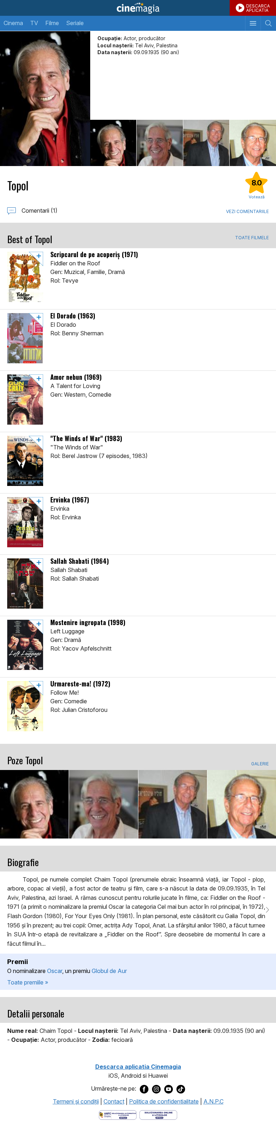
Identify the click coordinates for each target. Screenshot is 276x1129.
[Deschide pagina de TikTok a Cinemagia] (180, 1088)
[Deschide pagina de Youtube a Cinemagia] (168, 1088)
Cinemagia (138, 8)
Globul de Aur (109, 970)
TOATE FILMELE (252, 237)
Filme (52, 23)
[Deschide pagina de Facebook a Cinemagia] (144, 1088)
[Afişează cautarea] (268, 23)
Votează (256, 196)
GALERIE (260, 763)
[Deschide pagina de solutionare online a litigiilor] (158, 1114)
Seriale (75, 23)
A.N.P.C (213, 1101)
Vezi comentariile (247, 211)
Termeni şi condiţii (76, 1101)
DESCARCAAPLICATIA (258, 8)
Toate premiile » (27, 982)
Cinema (13, 23)
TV (34, 23)
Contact (114, 1101)
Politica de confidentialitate (164, 1101)
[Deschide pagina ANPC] (118, 1114)
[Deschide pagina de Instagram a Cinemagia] (156, 1088)
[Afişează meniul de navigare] (253, 23)
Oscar (54, 970)
